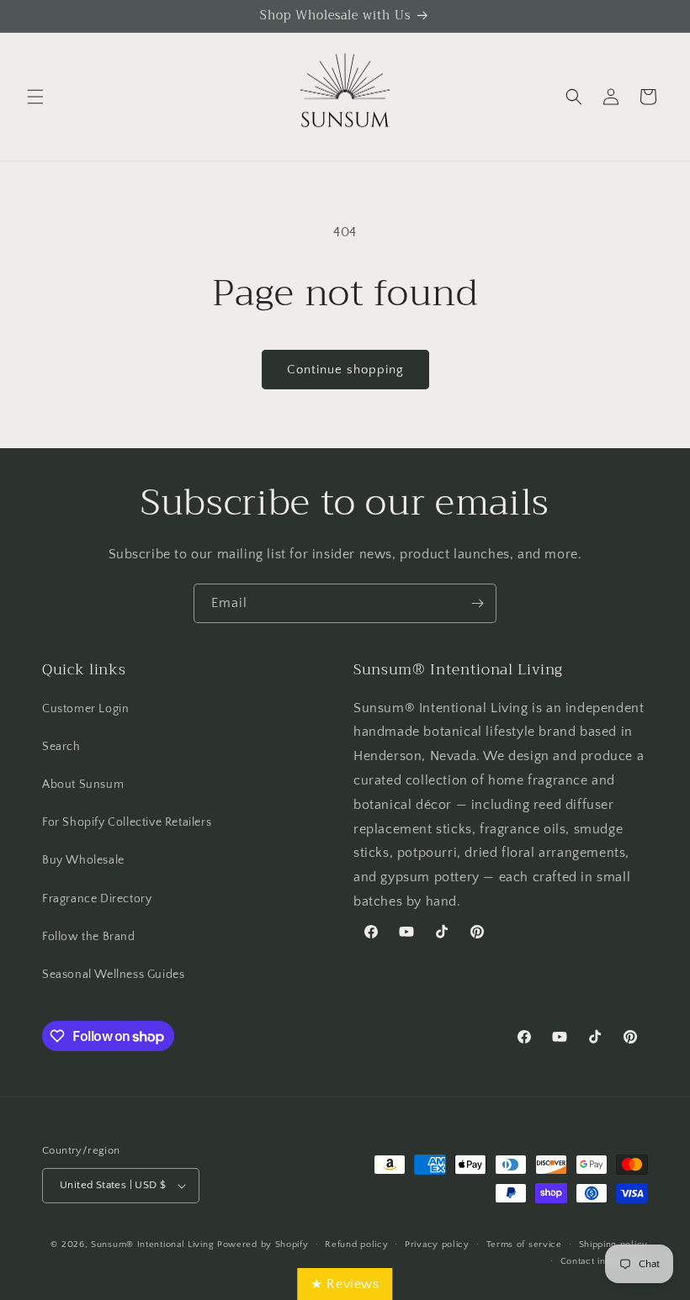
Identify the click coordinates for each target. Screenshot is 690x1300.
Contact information (604, 1261)
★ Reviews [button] (344, 1284)
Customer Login (85, 709)
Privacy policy (437, 1244)
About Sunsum (83, 784)
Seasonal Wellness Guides (113, 974)
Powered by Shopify (263, 1244)
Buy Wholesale (83, 860)
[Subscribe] (477, 603)
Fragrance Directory (96, 899)
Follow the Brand (88, 936)
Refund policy (356, 1244)
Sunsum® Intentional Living (152, 1244)
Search (61, 746)
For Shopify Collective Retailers (126, 822)
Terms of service (524, 1244)
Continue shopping (345, 369)
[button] (35, 96)
